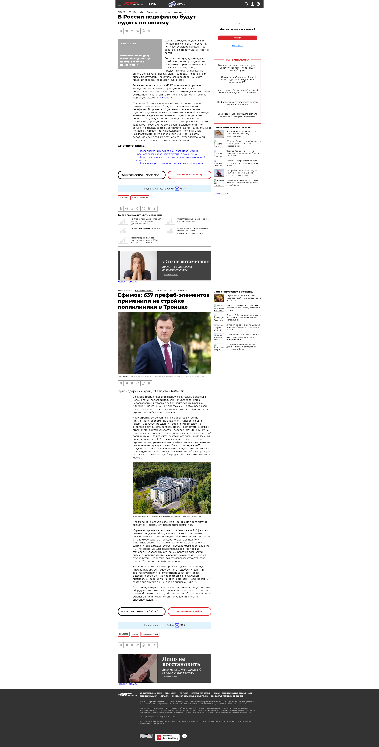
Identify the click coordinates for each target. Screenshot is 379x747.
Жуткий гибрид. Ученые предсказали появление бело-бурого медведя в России (244, 327)
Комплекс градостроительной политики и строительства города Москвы (170, 376)
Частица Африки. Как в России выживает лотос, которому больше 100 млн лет (243, 153)
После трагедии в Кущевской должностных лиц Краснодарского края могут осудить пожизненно (167, 152)
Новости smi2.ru (128, 281)
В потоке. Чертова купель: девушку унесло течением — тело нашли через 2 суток (237, 68)
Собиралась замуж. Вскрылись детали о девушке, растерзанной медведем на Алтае (242, 346)
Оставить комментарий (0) (189, 175)
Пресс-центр (170, 693)
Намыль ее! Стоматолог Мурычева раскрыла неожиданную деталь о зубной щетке (242, 182)
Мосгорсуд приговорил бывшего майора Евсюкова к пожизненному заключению (192, 230)
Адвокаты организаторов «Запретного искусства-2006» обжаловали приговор (144, 240)
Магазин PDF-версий (200, 693)
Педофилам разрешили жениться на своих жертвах (171, 163)
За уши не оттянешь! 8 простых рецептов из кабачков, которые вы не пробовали (244, 297)
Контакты (164, 696)
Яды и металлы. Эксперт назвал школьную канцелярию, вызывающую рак (241, 133)
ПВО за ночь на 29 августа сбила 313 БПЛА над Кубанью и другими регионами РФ (237, 79)
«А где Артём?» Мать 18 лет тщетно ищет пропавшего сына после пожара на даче (243, 337)
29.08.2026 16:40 (125, 290)
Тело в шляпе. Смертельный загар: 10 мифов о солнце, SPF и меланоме (237, 91)
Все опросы (237, 45)
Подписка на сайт (148, 696)
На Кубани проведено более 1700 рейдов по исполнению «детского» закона (146, 221)
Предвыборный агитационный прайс (190, 696)
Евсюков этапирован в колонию (145, 228)
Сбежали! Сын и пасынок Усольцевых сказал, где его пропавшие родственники (244, 143)
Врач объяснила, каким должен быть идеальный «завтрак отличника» (237, 115)
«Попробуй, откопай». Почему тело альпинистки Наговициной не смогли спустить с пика (243, 172)
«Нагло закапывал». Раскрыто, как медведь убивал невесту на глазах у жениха (243, 307)
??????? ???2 (221, 194)
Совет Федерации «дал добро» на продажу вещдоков (193, 220)
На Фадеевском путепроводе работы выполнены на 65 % (237, 103)
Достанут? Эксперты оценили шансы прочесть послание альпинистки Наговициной (244, 317)
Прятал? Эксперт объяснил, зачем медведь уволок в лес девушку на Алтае (242, 163)
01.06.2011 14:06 (124, 12)
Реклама (184, 693)
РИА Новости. (164, 97)
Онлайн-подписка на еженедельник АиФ (233, 693)
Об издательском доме (151, 693)
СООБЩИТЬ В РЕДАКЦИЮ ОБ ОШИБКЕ (227, 696)
